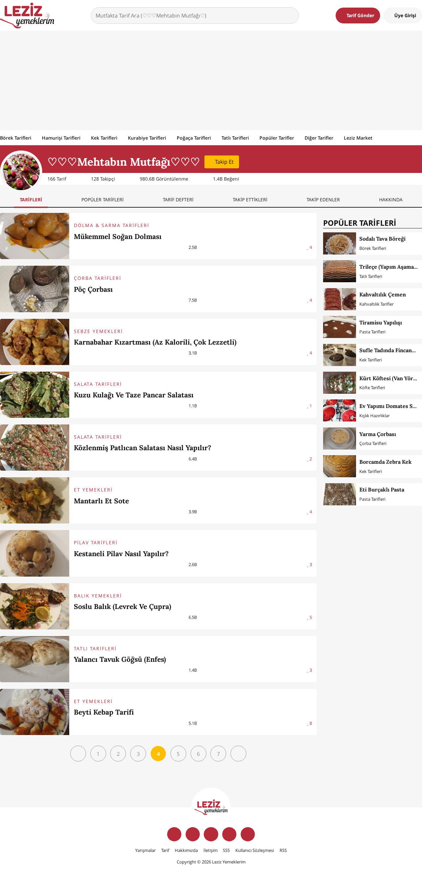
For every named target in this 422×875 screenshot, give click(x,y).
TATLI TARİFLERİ (95, 648)
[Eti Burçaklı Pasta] (339, 494)
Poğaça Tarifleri (194, 138)
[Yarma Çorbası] (339, 438)
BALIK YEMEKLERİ (98, 595)
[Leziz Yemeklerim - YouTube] (229, 834)
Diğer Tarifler (319, 138)
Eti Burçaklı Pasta (381, 489)
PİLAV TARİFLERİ (96, 542)
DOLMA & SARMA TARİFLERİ (111, 225)
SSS (226, 850)
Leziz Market (358, 138)
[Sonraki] (238, 753)
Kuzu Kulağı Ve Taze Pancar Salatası (134, 394)
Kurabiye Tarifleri (147, 138)
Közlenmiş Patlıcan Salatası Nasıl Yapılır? (142, 447)
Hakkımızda (186, 850)
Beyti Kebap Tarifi (104, 712)
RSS (283, 850)
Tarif (165, 850)
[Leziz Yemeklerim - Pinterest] (248, 834)
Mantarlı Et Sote (101, 500)
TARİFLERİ (31, 199)
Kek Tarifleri (104, 138)
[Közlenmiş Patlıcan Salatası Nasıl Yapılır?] (34, 447)
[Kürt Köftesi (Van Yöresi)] (339, 383)
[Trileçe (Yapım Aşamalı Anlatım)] (339, 271)
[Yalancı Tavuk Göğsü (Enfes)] (34, 659)
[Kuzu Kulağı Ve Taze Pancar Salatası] (34, 395)
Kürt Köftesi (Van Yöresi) (390, 378)
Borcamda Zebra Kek (385, 461)
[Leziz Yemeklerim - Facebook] (174, 834)
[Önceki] (78, 753)
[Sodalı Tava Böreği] (339, 243)
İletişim (210, 850)
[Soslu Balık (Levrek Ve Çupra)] (34, 606)
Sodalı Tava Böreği (382, 238)
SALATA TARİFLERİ (98, 384)
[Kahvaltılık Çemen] (339, 299)
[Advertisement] (211, 80)
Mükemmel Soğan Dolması (118, 236)
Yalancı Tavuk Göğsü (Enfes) (120, 659)
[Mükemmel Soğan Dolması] (34, 236)
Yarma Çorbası (377, 434)
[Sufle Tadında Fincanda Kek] (339, 355)
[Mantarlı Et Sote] (34, 500)
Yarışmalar (145, 850)
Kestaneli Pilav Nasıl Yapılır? (121, 553)
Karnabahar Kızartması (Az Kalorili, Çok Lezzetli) (155, 342)
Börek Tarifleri (15, 138)
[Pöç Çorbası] (34, 289)
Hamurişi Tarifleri (61, 138)
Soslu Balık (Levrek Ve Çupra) (122, 606)
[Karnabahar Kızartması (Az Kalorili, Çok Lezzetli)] (34, 342)
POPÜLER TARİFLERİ (102, 199)
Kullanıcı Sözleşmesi (254, 850)
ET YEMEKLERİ (93, 490)
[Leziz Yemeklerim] (27, 15)
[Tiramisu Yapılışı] (339, 327)
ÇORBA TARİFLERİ (97, 278)
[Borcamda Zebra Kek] (339, 466)
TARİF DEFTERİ (178, 199)
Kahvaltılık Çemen (382, 294)
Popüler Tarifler (276, 138)
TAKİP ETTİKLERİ (250, 199)
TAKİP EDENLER (323, 199)
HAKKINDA (391, 199)
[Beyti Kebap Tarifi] (34, 712)
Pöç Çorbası (93, 289)
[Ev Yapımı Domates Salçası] (339, 410)
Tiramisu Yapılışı (380, 322)
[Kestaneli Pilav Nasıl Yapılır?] (34, 553)
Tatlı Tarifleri (235, 138)
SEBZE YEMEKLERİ (98, 331)
